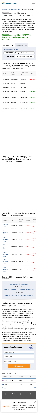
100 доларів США (5, 239)
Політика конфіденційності (20, 394)
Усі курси (4, 388)
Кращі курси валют (9, 373)
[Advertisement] (19, 134)
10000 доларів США (5, 269)
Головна (4, 9)
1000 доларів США (5, 254)
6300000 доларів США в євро (19, 284)
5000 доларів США (5, 261)
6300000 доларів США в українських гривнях (19, 290)
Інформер (7, 394)
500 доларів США (5, 247)
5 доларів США (5, 232)
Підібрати (19, 366)
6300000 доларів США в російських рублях (19, 295)
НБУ (35, 388)
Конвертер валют (14, 9)
